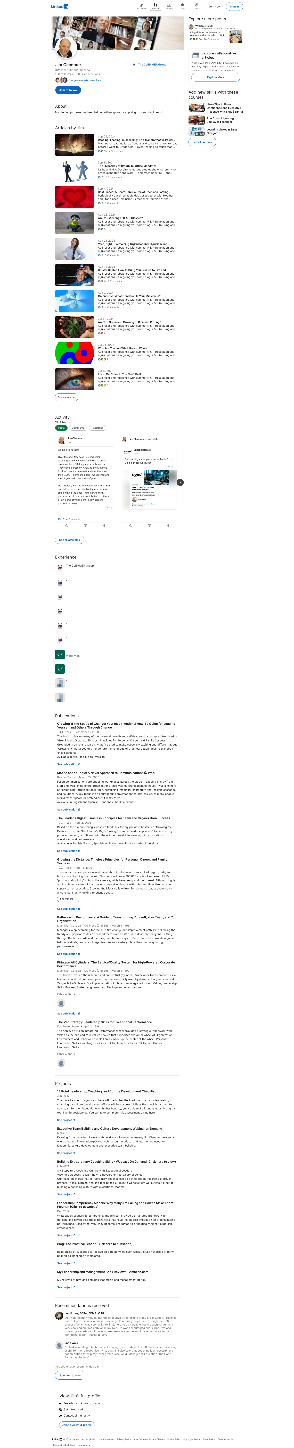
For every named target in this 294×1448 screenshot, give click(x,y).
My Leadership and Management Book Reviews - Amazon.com (102, 1272)
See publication (67, 764)
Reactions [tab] (97, 427)
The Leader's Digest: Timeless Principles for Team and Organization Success (113, 818)
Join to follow (68, 90)
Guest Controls (225, 1439)
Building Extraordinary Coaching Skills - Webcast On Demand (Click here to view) (116, 1161)
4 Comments (73, 519)
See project (64, 1120)
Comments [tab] (78, 427)
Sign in (234, 6)
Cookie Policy (174, 1439)
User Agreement (106, 1439)
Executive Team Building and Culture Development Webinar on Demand (109, 1128)
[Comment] (85, 525)
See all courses (202, 142)
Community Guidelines (63, 1445)
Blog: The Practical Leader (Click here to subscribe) (95, 1244)
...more (108, 507)
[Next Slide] (180, 482)
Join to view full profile (77, 1425)
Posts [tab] (61, 427)
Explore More (215, 77)
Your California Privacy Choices (149, 1439)
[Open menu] (178, 54)
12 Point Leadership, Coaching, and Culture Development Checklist (106, 1091)
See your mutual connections (85, 80)
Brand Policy (209, 1439)
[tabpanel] (117, 481)
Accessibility (88, 1439)
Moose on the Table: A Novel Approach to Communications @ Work (106, 773)
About (76, 1439)
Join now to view (70, 1375)
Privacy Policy (124, 1439)
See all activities (69, 540)
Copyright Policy (191, 1439)
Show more (65, 397)
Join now (214, 6)
